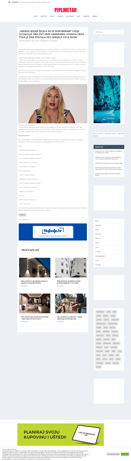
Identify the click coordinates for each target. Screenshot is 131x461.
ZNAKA (118, 359)
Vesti (36, 16)
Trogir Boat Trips (109, 133)
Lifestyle (43, 16)
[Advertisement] (109, 54)
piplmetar (27, 41)
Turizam (98, 252)
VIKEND (111, 355)
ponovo (99, 347)
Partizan (116, 343)
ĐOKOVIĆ (116, 363)
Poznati (60, 16)
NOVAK (98, 343)
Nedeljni (106, 339)
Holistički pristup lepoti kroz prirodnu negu (108, 163)
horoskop (115, 320)
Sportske (99, 351)
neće (113, 339)
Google (106, 320)
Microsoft (100, 335)
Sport (52, 16)
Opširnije (22, 215)
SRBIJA (107, 351)
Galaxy (113, 316)
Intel (105, 327)
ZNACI (111, 359)
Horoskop (70, 16)
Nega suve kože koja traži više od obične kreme (107, 174)
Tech (78, 16)
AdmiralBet (100, 312)
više (117, 355)
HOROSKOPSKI (112, 324)
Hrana (94, 16)
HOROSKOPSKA (101, 324)
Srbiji (113, 351)
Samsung (114, 347)
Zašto (105, 359)
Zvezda (108, 363)
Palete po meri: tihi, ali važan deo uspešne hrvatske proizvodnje (108, 152)
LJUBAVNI (114, 331)
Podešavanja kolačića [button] (113, 454)
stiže (119, 351)
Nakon (98, 339)
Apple (108, 312)
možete (115, 335)
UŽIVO (98, 355)
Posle (106, 347)
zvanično (99, 363)
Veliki (104, 355)
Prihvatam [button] (125, 454)
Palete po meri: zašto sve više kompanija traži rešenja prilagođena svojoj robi (108, 158)
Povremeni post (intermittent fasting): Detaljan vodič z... (35, 2)
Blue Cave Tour (98, 133)
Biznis (97, 221)
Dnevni (105, 316)
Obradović (107, 343)
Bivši (114, 312)
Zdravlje (86, 16)
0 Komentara (53, 41)
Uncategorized (44, 41)
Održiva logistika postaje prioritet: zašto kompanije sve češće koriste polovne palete (108, 168)
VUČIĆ (98, 359)
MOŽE (108, 335)
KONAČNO (106, 331)
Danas (98, 316)
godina (98, 320)
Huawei (98, 327)
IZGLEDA (112, 327)
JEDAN (98, 331)
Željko (98, 367)
